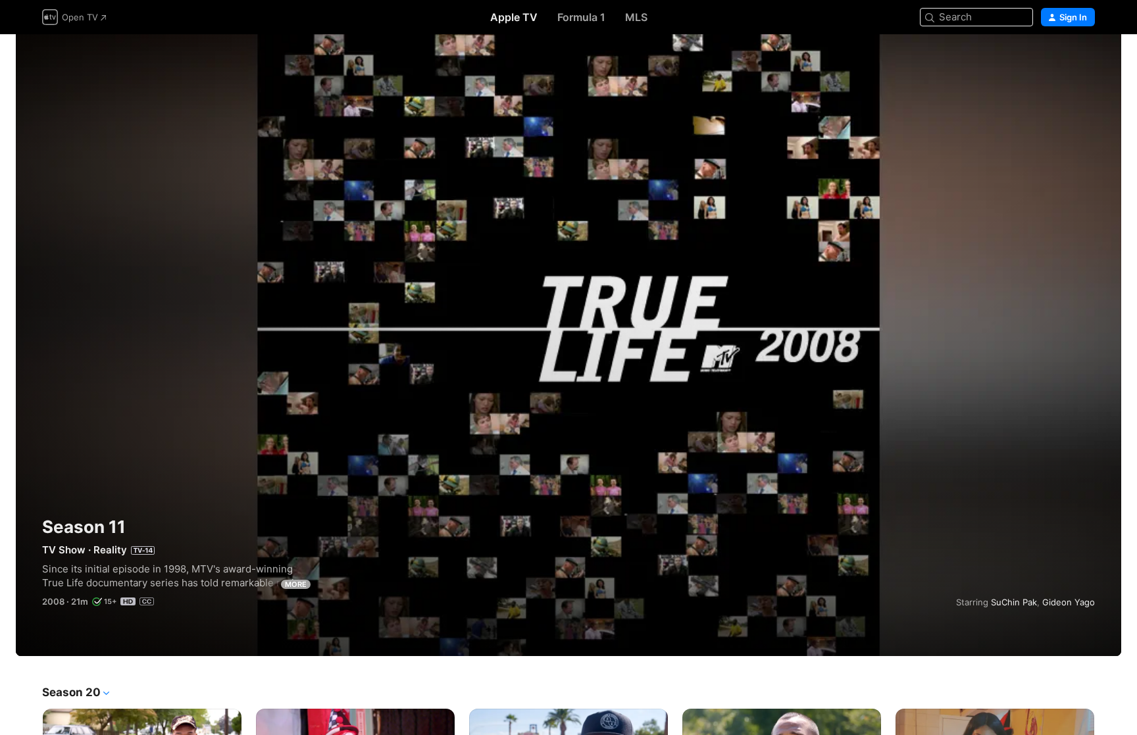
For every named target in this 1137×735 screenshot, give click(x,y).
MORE (296, 584)
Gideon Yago (1068, 602)
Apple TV (514, 17)
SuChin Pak (1014, 602)
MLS (636, 17)
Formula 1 (581, 17)
